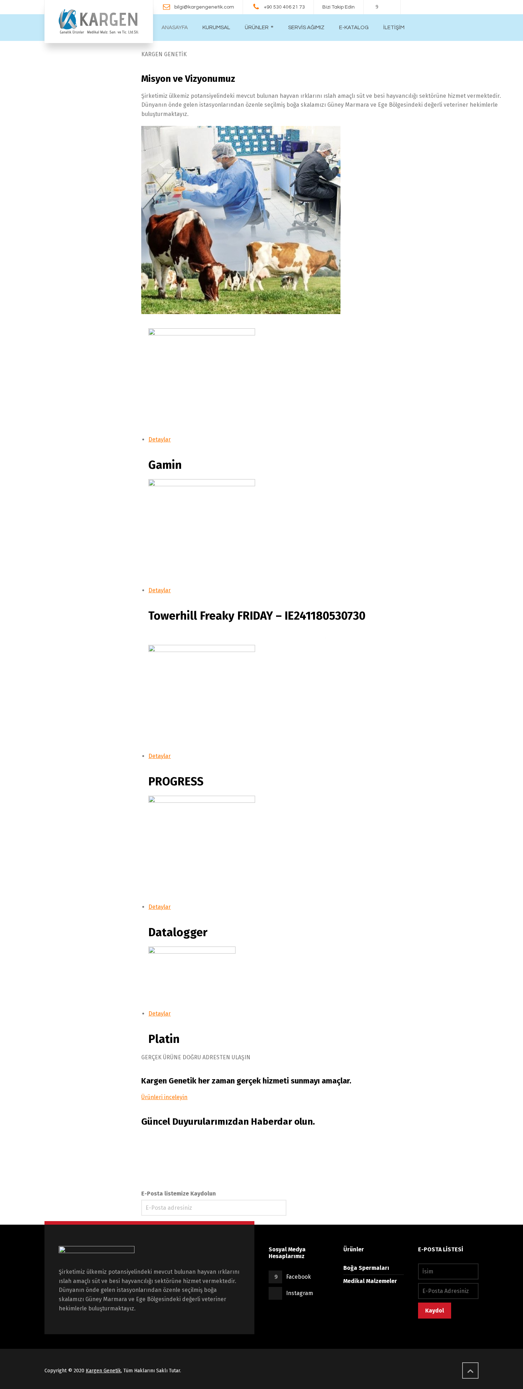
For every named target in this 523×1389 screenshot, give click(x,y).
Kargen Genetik (103, 1371)
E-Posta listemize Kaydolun (178, 1193)
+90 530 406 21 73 (284, 7)
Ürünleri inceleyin (164, 1097)
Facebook (298, 1276)
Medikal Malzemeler (370, 1281)
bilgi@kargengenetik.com (204, 7)
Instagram (299, 1293)
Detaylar (159, 439)
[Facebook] (377, 7)
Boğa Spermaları (366, 1268)
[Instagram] (387, 7)
